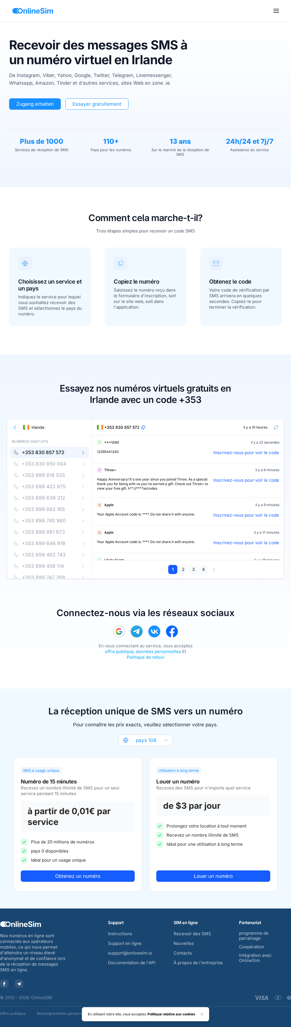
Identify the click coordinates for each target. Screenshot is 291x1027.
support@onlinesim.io (130, 953)
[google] (119, 631)
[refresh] (276, 427)
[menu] (276, 10)
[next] (214, 569)
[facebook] (172, 631)
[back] (15, 427)
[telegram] (137, 631)
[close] (202, 1014)
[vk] (154, 631)
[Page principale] (33, 11)
